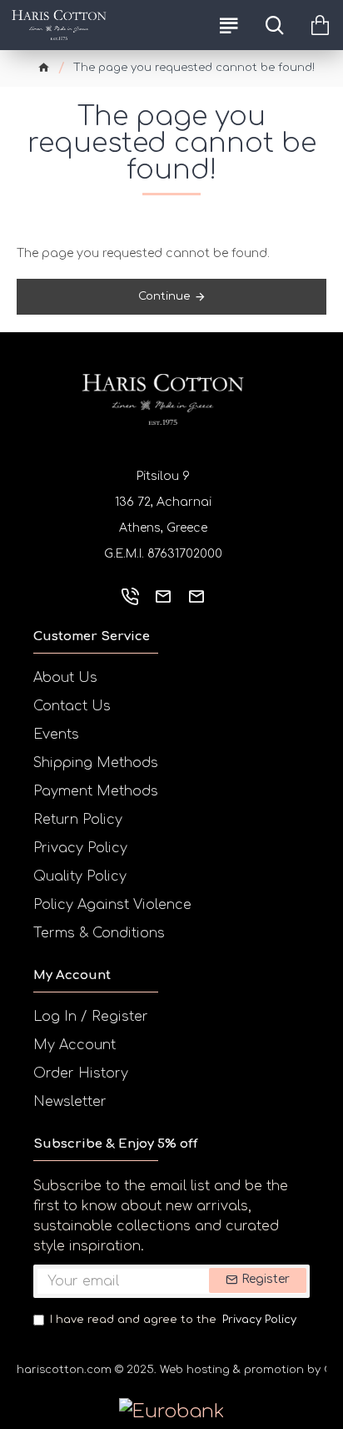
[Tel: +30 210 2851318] (129, 595)
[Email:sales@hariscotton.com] (163, 595)
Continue (164, 296)
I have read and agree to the (173, 1319)
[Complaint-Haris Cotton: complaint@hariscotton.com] (196, 595)
